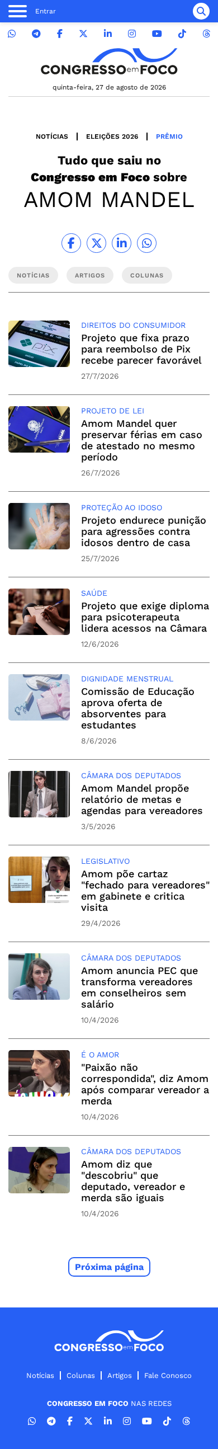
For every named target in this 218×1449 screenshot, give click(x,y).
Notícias (52, 136)
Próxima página (109, 1267)
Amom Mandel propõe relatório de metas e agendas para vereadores (142, 799)
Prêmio (169, 136)
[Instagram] (132, 34)
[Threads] (206, 34)
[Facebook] (60, 34)
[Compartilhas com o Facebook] (71, 243)
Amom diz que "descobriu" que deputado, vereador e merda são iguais (133, 1180)
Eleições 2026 (112, 136)
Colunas (81, 1375)
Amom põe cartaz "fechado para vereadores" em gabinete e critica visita (145, 890)
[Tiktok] (182, 34)
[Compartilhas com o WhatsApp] (147, 243)
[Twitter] (83, 34)
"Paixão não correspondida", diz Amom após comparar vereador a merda (145, 1084)
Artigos (119, 1375)
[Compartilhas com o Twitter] (96, 243)
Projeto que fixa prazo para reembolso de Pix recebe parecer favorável (141, 349)
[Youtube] (157, 34)
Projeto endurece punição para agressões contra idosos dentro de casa (143, 531)
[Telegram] (36, 34)
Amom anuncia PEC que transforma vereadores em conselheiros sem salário (139, 987)
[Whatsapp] (12, 34)
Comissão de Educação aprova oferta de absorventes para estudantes (138, 708)
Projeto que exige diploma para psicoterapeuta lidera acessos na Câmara (145, 617)
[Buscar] (201, 11)
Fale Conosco (168, 1375)
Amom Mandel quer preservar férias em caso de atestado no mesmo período (141, 440)
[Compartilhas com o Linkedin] (121, 243)
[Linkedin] (108, 34)
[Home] (109, 61)
